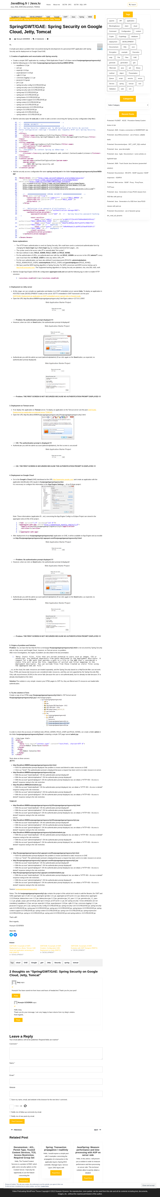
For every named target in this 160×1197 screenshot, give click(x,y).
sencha (130, 78)
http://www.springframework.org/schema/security (60, 178)
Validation (112, 89)
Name (12, 1063)
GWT (65, 17)
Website (12, 1087)
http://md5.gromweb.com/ (25, 267)
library (138, 68)
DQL (125, 47)
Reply (16, 996)
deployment (113, 42)
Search (133, 4)
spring (66, 963)
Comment (13, 1044)
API (120, 21)
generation (124, 63)
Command (112, 31)
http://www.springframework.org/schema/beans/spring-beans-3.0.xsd (54, 185)
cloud (18, 963)
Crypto (111, 36)
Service (111, 83)
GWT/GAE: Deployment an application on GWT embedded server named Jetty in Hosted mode (47, 296)
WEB (90, 17)
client (126, 26)
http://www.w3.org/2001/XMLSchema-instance (50, 181)
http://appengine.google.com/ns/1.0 (61, 525)
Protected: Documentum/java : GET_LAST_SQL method (126, 144)
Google (56, 17)
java (122, 68)
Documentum (113, 47)
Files (126, 57)
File (118, 57)
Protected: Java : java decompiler (118, 149)
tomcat (75, 963)
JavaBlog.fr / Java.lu (25, 3)
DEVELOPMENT (36, 17)
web (122, 89)
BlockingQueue (114, 26)
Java (73, 17)
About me (56, 4)
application (130, 21)
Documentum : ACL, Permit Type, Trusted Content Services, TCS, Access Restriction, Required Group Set (24, 1152)
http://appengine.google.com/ (63, 479)
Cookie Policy (45, 1186)
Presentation (133, 73)
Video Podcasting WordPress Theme (26, 1191)
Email (12, 1075)
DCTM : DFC (66, 4)
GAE (48, 17)
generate (112, 63)
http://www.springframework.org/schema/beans (56, 180)
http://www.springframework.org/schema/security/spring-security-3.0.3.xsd (58, 189)
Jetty (49, 963)
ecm (133, 47)
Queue (111, 78)
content (138, 31)
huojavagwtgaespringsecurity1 (26, 889)
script (121, 78)
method (111, 73)
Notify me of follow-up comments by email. (26, 1112)
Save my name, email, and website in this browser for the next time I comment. (39, 1100)
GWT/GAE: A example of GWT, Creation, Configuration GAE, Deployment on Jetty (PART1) (50, 948)
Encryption (112, 52)
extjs (110, 57)
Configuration (126, 31)
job (130, 68)
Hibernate (112, 68)
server (140, 78)
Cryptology (122, 36)
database (134, 36)
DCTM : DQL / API (80, 4)
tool (140, 83)
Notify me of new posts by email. (23, 1116)
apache (111, 21)
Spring (81, 17)
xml (130, 89)
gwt (41, 963)
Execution (136, 52)
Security (57, 963)
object (122, 73)
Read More (25, 1181)
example (124, 52)
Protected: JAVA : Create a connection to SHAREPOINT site (127, 130)
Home (48, 4)
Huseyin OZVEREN (23, 39)
